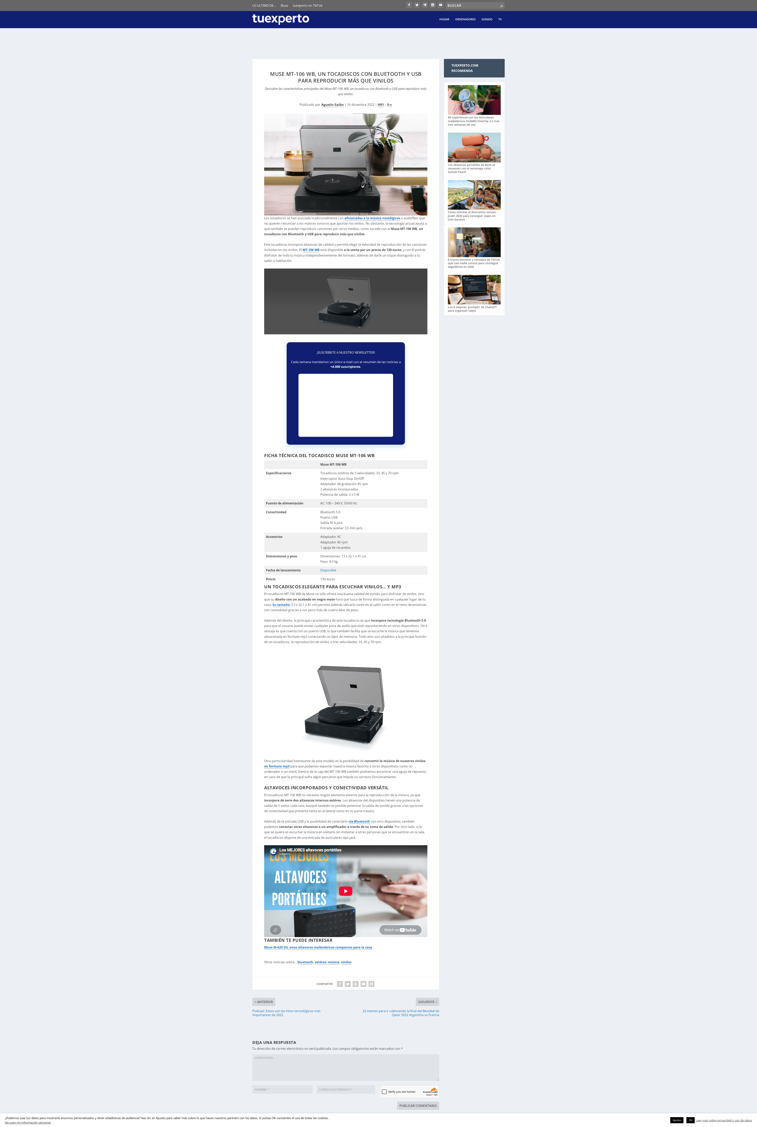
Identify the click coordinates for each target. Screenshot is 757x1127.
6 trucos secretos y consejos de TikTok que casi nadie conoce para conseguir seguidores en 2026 (474, 263)
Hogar (444, 19)
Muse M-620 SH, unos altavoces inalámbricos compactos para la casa (318, 947)
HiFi (381, 104)
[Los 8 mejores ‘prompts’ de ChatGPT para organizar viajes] (474, 290)
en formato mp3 (277, 766)
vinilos (346, 962)
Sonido (487, 19)
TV (500, 19)
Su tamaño (281, 605)
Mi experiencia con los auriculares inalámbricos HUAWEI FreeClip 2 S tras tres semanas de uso (473, 120)
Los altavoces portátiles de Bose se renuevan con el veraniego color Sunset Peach (471, 168)
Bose (284, 5)
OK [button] (690, 1120)
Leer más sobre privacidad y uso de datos (724, 1120)
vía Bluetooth (359, 821)
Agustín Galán (332, 104)
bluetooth (305, 962)
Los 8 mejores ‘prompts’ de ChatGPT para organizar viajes (472, 308)
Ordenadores (465, 19)
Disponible (328, 570)
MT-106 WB (311, 250)
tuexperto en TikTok (307, 5)
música (333, 962)
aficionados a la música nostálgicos (372, 218)
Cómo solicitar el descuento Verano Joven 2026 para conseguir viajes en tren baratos (472, 215)
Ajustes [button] (677, 1120)
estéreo (320, 962)
